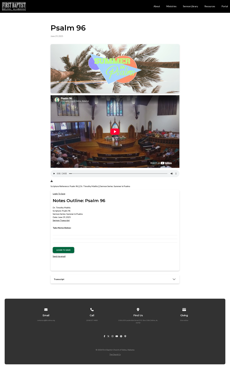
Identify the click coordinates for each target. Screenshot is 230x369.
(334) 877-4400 (92, 320)
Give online (184, 320)
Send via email (59, 256)
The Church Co (115, 354)
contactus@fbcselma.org (46, 320)
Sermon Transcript (61, 220)
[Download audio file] (52, 181)
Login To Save (59, 193)
